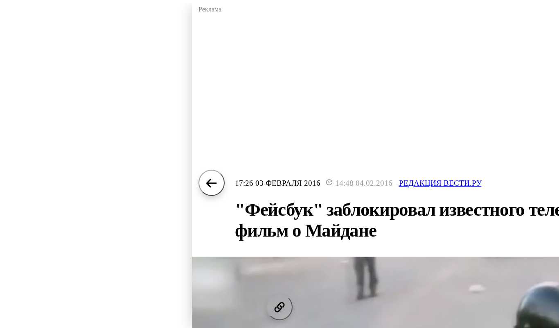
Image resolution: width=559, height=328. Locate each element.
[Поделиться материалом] (279, 307)
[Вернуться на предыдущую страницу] (211, 183)
